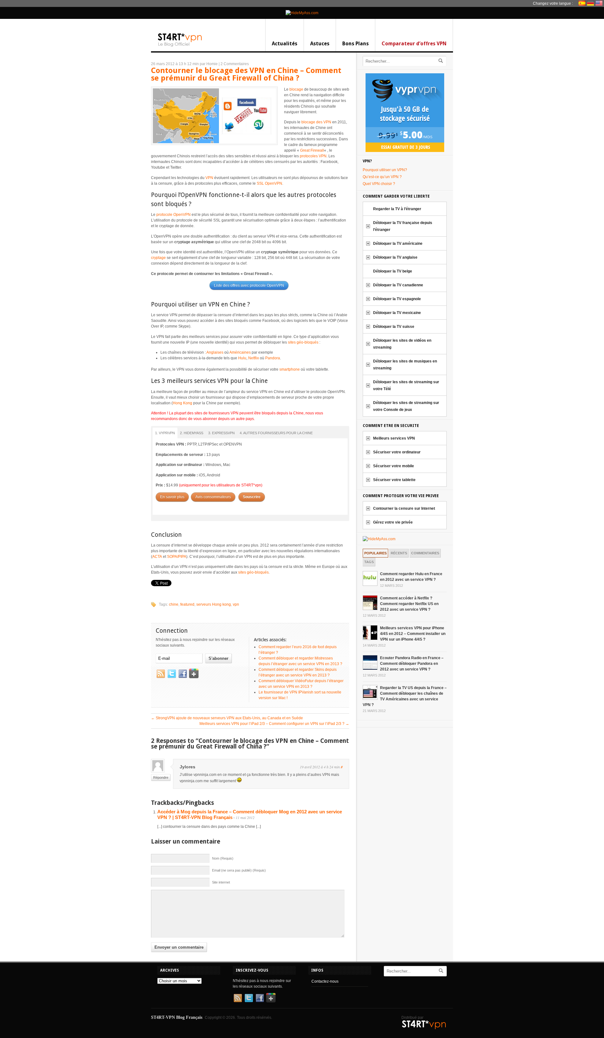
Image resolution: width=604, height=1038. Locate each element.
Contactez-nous (324, 981)
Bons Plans (355, 44)
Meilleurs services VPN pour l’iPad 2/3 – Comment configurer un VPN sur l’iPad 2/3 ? (274, 723)
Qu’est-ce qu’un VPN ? (382, 177)
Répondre (160, 777)
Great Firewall (312, 150)
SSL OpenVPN (269, 183)
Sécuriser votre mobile (393, 466)
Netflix (253, 358)
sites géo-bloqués (303, 342)
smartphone (289, 369)
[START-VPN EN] (600, 3)
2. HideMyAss (191, 433)
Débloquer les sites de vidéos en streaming (402, 344)
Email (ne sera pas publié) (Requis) (239, 870)
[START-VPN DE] (591, 3)
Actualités (284, 44)
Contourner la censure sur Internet (404, 508)
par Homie (209, 64)
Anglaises (214, 352)
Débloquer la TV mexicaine (397, 313)
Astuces (319, 44)
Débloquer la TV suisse (393, 326)
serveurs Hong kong (213, 604)
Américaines (240, 352)
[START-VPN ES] (583, 3)
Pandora (272, 358)
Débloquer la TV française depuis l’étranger (402, 226)
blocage (296, 89)
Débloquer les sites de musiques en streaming (405, 364)
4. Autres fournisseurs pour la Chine (276, 433)
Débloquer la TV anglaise (395, 257)
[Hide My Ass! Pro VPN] (302, 13)
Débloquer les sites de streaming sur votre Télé (406, 385)
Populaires (375, 553)
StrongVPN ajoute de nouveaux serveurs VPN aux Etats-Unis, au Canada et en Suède (227, 718)
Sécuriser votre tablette (394, 480)
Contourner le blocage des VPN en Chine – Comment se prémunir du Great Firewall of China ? (246, 74)
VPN (209, 178)
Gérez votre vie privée (393, 522)
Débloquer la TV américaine (397, 243)
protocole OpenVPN (173, 214)
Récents (399, 553)
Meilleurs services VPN (394, 438)
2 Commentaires (235, 64)
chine (173, 604)
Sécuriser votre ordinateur (397, 452)
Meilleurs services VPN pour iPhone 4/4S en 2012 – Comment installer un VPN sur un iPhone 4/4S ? (412, 634)
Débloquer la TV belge (392, 271)
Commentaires (425, 553)
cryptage (158, 257)
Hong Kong (182, 403)
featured (187, 604)
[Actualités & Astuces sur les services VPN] (180, 46)
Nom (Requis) (222, 858)
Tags (369, 562)
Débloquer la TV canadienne (398, 285)
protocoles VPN (313, 156)
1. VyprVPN (165, 433)
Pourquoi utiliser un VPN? (385, 170)
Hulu (242, 358)
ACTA (157, 556)
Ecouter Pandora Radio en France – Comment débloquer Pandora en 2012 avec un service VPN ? (412, 663)
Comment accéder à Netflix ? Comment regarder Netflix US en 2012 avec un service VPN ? (409, 604)
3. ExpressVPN (221, 433)
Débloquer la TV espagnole (397, 299)
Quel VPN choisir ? (379, 184)
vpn (236, 604)
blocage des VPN (316, 122)
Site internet (221, 882)
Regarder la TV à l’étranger (397, 209)
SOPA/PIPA (176, 556)
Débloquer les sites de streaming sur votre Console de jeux (406, 406)
